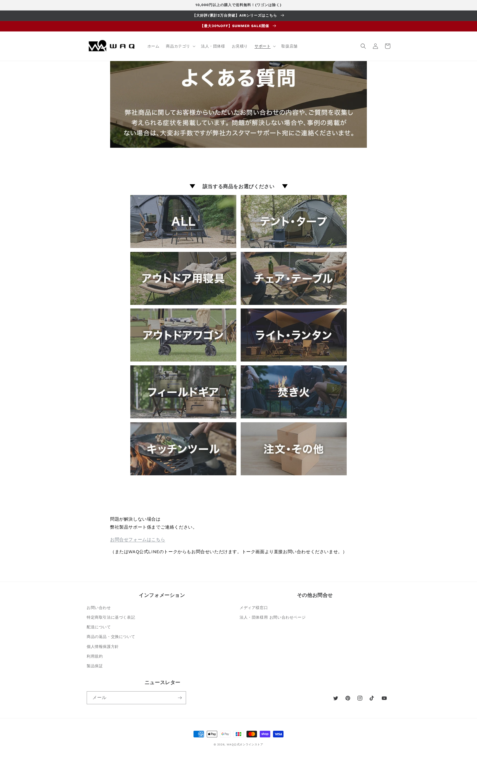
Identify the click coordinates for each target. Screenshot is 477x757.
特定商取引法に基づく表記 (111, 617)
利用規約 (95, 656)
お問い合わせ (99, 607)
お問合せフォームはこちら (137, 539)
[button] (180, 46)
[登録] (180, 697)
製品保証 (95, 666)
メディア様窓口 (254, 607)
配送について (99, 627)
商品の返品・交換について (111, 636)
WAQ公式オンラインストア (245, 744)
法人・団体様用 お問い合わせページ (273, 617)
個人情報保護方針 (103, 646)
